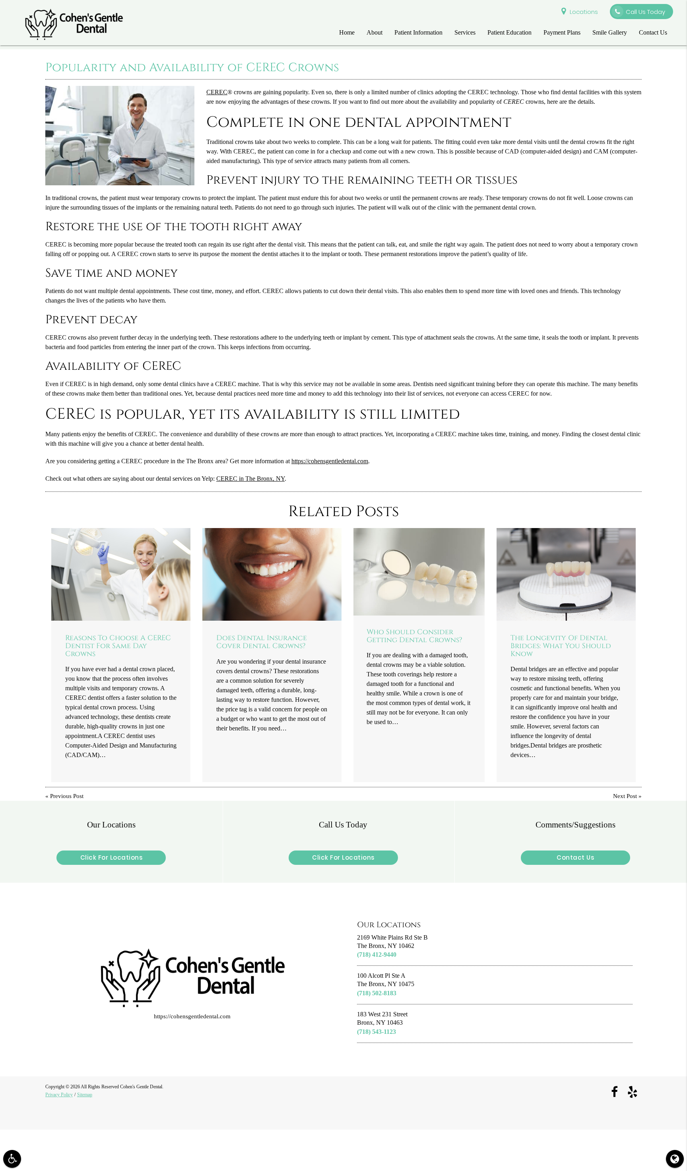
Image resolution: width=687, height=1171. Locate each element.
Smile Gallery (609, 32)
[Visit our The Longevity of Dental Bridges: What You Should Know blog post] (566, 574)
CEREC (216, 92)
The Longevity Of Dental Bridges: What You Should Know (560, 646)
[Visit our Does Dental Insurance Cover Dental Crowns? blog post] (272, 574)
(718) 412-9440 (376, 954)
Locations (584, 12)
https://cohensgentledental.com (329, 461)
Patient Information (418, 32)
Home (347, 32)
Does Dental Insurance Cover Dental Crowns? (261, 642)
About (374, 32)
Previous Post (66, 796)
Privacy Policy (59, 1094)
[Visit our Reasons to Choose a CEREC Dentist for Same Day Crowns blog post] (120, 574)
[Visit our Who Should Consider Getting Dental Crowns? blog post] (419, 572)
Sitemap (84, 1094)
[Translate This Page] (675, 1159)
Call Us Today (645, 12)
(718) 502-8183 (376, 993)
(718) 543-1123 (376, 1031)
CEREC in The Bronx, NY (250, 478)
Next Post (625, 796)
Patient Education (509, 32)
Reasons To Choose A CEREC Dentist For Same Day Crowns (118, 646)
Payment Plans (561, 32)
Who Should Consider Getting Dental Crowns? (414, 636)
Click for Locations (111, 857)
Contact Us (653, 32)
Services (464, 32)
